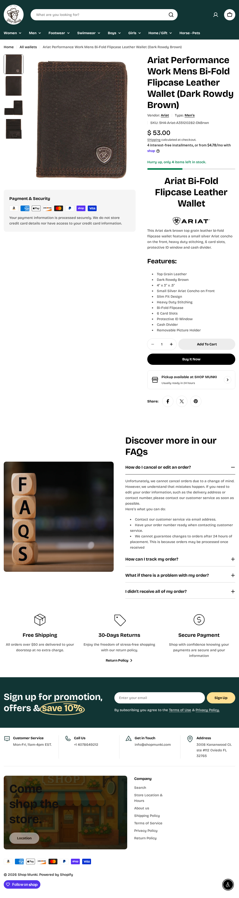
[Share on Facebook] (167, 401)
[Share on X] (181, 401)
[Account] (215, 15)
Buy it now (191, 359)
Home (9, 47)
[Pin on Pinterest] (195, 401)
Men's (190, 115)
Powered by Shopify (56, 875)
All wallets (28, 47)
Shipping (154, 140)
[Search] (171, 15)
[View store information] (227, 380)
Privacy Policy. (208, 710)
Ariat (165, 115)
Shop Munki (28, 875)
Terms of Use (180, 710)
